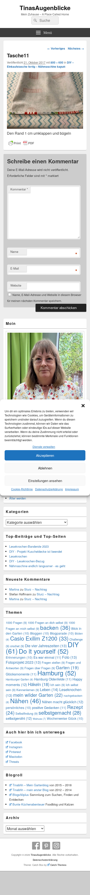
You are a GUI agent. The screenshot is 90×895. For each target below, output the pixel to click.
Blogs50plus (20, 794)
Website (15, 285)
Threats (14, 761)
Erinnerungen (19, 657)
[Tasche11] (45, 127)
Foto (69, 657)
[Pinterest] (46, 846)
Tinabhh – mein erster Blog (30, 790)
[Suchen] (34, 20)
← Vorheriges (56, 48)
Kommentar (19, 189)
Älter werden (17, 498)
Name (14, 251)
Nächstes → (76, 48)
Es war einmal (47, 657)
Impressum (72, 489)
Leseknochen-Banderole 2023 (29, 546)
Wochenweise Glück (65, 718)
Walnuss (39, 718)
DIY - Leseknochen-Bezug (26, 561)
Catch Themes (58, 865)
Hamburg (56, 672)
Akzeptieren (45, 455)
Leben (49, 689)
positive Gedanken (49, 707)
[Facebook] (36, 846)
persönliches (18, 707)
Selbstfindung (26, 713)
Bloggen (39, 633)
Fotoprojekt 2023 (23, 662)
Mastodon (15, 756)
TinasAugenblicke (45, 7)
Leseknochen (18, 556)
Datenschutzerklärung (49, 489)
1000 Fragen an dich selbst (48, 622)
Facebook (15, 742)
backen (55, 627)
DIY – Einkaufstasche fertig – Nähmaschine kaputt (40, 64)
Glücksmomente (21, 674)
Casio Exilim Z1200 (39, 638)
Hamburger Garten (19, 679)
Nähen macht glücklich (62, 701)
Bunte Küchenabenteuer (28, 804)
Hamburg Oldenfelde (53, 679)
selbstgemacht (60, 712)
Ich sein (57, 685)
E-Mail (14, 268)
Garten (67, 667)
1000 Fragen (16, 622)
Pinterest (15, 752)
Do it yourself (44, 650)
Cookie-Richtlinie (22, 489)
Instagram (15, 747)
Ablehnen (45, 468)
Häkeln (38, 684)
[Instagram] (56, 846)
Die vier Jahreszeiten (46, 645)
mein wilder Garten (38, 694)
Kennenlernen (27, 690)
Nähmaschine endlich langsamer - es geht (37, 566)
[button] (83, 406)
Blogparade (62, 633)
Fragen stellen (53, 662)
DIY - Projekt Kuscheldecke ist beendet (35, 551)
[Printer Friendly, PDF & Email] (21, 143)
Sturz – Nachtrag (35, 589)
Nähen (25, 700)
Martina (14, 589)
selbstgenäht (19, 718)
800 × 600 (57, 62)
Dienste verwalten (44, 447)
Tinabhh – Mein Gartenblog (30, 785)
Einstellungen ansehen (45, 480)
